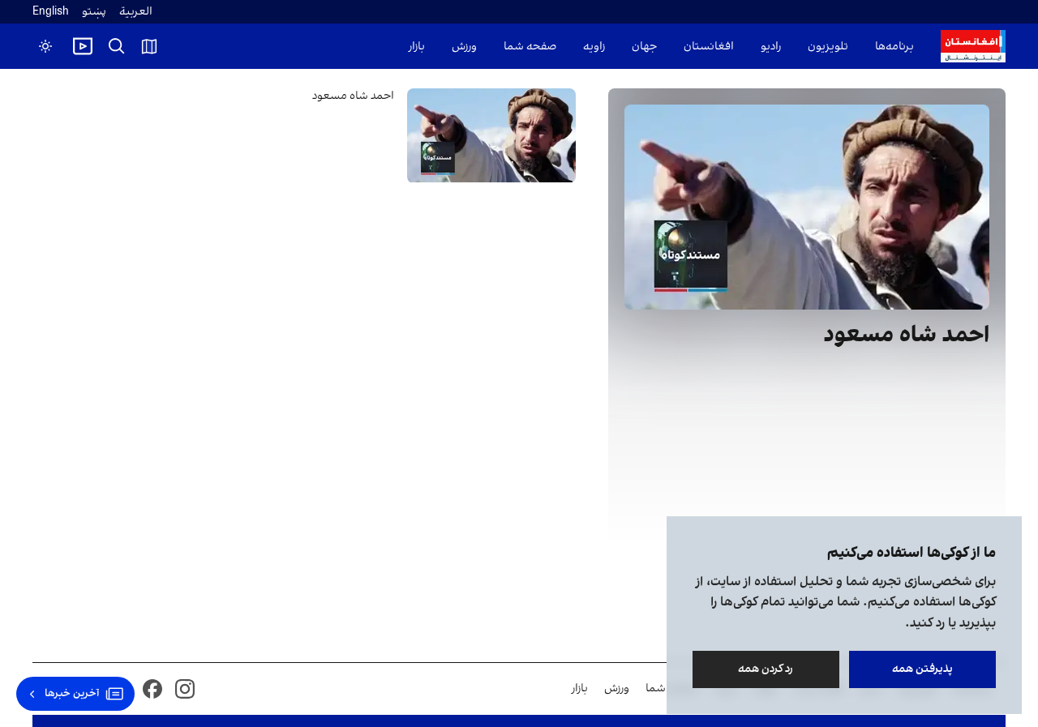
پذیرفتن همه (922, 669)
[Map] (149, 46)
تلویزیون (828, 46)
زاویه (594, 46)
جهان (644, 46)
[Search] (117, 46)
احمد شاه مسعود (353, 96)
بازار (417, 46)
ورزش (464, 46)
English (50, 11)
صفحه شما (530, 46)
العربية (135, 11)
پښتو (94, 11)
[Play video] (82, 46)
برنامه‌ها (894, 46)
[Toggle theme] (45, 46)
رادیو (771, 46)
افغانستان (709, 46)
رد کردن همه (766, 669)
